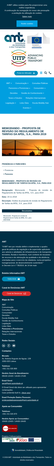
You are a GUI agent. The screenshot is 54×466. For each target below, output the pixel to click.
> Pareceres (8, 174)
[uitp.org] (27, 58)
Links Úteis (24, 103)
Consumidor (39, 88)
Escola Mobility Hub (40, 103)
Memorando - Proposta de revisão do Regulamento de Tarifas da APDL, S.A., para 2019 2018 (17, 217)
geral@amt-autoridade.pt (12, 383)
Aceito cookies (27, 24)
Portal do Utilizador (24, 73)
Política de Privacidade (35, 450)
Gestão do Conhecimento (31, 93)
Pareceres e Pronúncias (19, 88)
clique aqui (25, 393)
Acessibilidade (20, 450)
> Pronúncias (8, 170)
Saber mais (27, 16)
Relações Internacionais (36, 98)
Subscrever (12, 279)
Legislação (10, 103)
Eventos (26, 108)
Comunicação (21, 83)
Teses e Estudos (15, 98)
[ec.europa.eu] (39, 40)
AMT (8, 83)
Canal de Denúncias (14, 293)
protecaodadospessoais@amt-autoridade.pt (20, 400)
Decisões (14, 93)
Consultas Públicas (40, 83)
